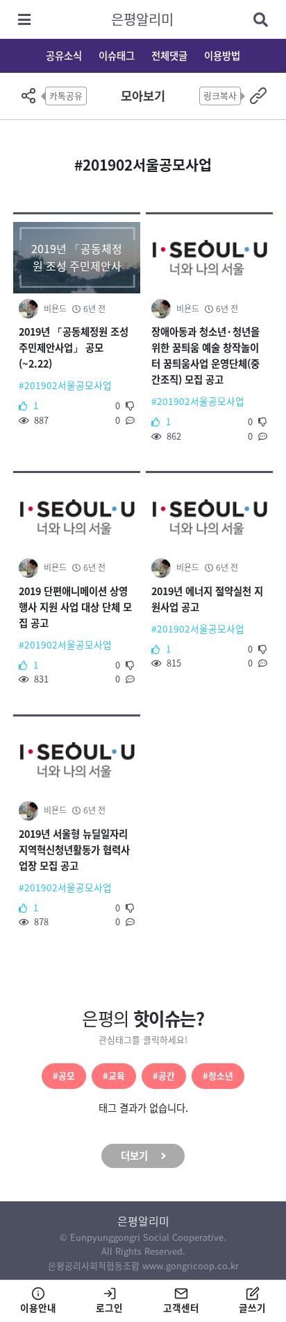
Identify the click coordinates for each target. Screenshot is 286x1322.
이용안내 (38, 1307)
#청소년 (218, 1075)
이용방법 (222, 55)
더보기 (134, 1155)
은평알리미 (142, 19)
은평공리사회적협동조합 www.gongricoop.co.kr (143, 1265)
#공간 (164, 1075)
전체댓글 (169, 55)
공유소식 (64, 55)
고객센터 (181, 1307)
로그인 (109, 1307)
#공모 (64, 1075)
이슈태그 (117, 55)
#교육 (114, 1075)
